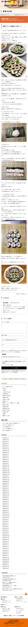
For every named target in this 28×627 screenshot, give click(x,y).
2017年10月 (5, 517)
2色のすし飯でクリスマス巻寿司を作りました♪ (13, 588)
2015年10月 (5, 561)
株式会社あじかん (6, 1)
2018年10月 (5, 496)
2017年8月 (5, 521)
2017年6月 (5, 524)
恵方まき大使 (5, 404)
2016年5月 (5, 548)
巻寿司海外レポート (19, 600)
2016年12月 (5, 535)
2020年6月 (5, 459)
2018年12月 (5, 492)
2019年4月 (5, 485)
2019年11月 (5, 472)
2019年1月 (5, 490)
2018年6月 (5, 503)
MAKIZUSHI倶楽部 (14, 620)
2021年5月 (5, 439)
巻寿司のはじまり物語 (6, 608)
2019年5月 (5, 483)
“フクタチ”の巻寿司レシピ (8, 428)
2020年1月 (5, 468)
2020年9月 (5, 454)
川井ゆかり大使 (6, 399)
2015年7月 (5, 566)
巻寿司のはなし (3, 606)
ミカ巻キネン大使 (6, 392)
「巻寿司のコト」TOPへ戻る (13, 378)
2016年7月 (5, 544)
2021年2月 (5, 445)
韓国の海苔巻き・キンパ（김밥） (10, 585)
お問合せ (10, 615)
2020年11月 (5, 450)
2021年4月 (5, 441)
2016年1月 (5, 555)
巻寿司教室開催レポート (20, 598)
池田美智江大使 (6, 408)
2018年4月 (5, 506)
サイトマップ (15, 615)
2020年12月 (5, 448)
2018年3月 (5, 508)
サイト (3, 344)
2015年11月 (5, 559)
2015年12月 (5, 557)
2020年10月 (5, 452)
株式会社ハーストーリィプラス (17, 623)
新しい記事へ (22, 378)
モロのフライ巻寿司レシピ (8, 425)
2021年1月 (5, 447)
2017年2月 (5, 532)
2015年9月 (5, 563)
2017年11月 (5, 515)
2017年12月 (5, 514)
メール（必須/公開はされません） (9, 339)
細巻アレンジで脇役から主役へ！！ (10, 582)
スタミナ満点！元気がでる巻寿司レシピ (11, 423)
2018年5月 (5, 505)
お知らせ (4, 388)
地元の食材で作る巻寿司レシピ (9, 575)
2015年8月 (5, 564)
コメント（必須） (5, 322)
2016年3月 (5, 552)
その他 (4, 390)
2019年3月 (5, 486)
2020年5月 (5, 461)
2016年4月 (5, 550)
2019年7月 (5, 479)
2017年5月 (5, 526)
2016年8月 (5, 543)
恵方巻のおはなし (5, 611)
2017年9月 (5, 519)
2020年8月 (5, 456)
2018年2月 (5, 510)
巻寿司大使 (3, 599)
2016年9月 (5, 541)
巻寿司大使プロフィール (5, 14)
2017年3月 (5, 530)
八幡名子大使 (5, 397)
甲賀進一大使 (5, 412)
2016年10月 (5, 539)
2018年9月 (5, 497)
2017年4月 (5, 528)
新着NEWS (6, 615)
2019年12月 (5, 470)
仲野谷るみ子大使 (6, 395)
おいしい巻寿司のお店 (7, 386)
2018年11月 (5, 494)
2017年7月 (5, 523)
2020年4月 (5, 463)
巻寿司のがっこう (4, 604)
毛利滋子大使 (5, 406)
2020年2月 (5, 466)
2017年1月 (5, 534)
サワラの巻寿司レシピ (7, 426)
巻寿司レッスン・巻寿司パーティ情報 (11, 402)
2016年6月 (5, 546)
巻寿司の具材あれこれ (20, 608)
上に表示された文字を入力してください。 (11, 356)
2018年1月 (5, 512)
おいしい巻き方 (19, 611)
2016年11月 (5, 537)
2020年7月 (5, 457)
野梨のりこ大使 (6, 415)
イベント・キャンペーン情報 (21, 601)
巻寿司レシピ (24, 293)
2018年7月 (5, 501)
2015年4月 (5, 568)
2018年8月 (5, 499)
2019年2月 (5, 488)
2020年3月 (5, 465)
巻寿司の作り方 (17, 606)
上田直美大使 (5, 393)
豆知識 (4, 413)
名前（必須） (4, 335)
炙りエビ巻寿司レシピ (7, 430)
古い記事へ (5, 378)
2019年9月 (5, 476)
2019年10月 (5, 474)
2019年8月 (5, 477)
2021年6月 (5, 438)
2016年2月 (5, 553)
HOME (19, 615)
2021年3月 (5, 443)
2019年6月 (5, 481)
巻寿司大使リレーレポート (20, 14)
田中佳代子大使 (6, 410)
